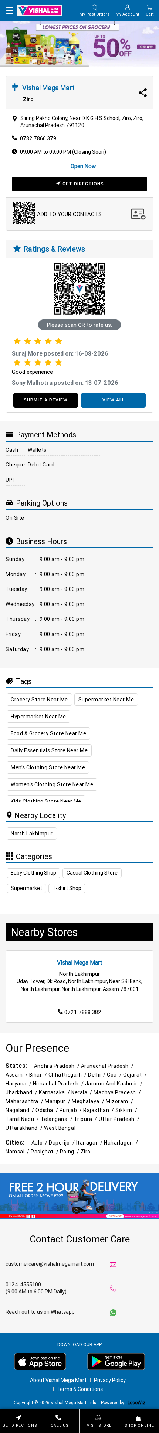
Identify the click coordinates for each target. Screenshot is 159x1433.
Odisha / (47, 1110)
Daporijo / (62, 1142)
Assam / (17, 1074)
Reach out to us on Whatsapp (40, 1312)
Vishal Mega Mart (79, 962)
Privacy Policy (110, 1380)
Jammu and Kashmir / (114, 1083)
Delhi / (97, 1074)
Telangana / (57, 1119)
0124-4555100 (23, 1284)
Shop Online (139, 1425)
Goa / (115, 1074)
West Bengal (59, 1128)
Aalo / (40, 1142)
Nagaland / (20, 1110)
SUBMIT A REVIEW (46, 400)
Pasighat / (45, 1151)
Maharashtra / (25, 1101)
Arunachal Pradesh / (108, 1066)
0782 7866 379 (38, 138)
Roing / (70, 1151)
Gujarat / (135, 1074)
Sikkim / (126, 1110)
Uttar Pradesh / (120, 1119)
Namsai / (18, 1151)
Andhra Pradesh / (57, 1066)
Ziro (86, 1151)
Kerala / (82, 1092)
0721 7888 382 (82, 1012)
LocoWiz (136, 1402)
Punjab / (71, 1110)
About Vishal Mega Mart (58, 1380)
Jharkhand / (22, 1092)
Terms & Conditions (80, 1389)
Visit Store (99, 1425)
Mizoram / (120, 1101)
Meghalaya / (89, 1101)
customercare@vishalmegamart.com (50, 1264)
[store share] (142, 93)
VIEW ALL (113, 400)
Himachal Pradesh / (59, 1083)
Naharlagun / (121, 1142)
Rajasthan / (99, 1110)
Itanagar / (90, 1142)
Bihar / (38, 1074)
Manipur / (58, 1101)
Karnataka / (55, 1092)
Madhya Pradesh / (118, 1092)
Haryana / (19, 1083)
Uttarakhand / (25, 1128)
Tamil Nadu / (23, 1119)
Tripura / (86, 1119)
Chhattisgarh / (68, 1074)
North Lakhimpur (32, 833)
